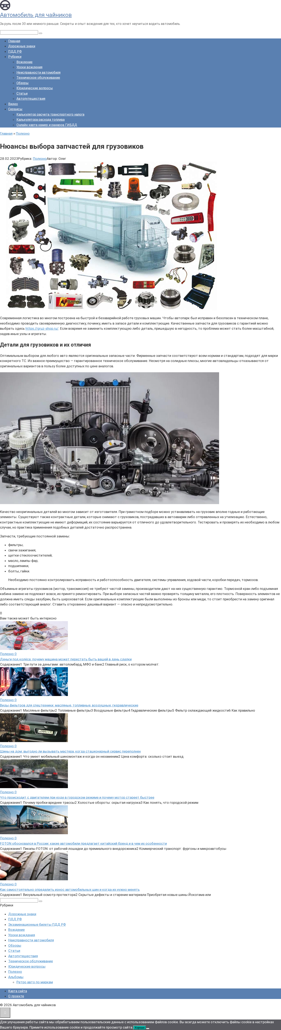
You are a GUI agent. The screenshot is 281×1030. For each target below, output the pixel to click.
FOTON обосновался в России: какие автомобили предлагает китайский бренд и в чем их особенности (83, 843)
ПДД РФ (15, 51)
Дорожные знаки (21, 46)
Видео (13, 104)
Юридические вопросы (34, 88)
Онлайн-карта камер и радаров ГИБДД (46, 125)
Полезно (40, 159)
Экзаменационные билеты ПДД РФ (37, 924)
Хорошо (139, 1027)
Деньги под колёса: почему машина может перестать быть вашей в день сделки (66, 659)
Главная (14, 41)
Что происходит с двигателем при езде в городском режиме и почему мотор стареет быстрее (77, 797)
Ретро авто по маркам (34, 982)
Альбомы (15, 977)
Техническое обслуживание (38, 78)
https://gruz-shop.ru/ (42, 328)
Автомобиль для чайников (36, 15)
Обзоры (22, 83)
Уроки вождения (29, 67)
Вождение (24, 62)
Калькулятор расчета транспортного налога (50, 114)
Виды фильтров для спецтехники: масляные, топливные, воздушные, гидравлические (69, 705)
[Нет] (147, 1028)
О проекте (16, 996)
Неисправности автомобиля (38, 72)
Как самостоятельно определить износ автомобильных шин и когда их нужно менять (70, 889)
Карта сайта (17, 991)
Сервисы (15, 109)
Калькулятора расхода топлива (40, 120)
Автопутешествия (30, 99)
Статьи (22, 93)
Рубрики (14, 57)
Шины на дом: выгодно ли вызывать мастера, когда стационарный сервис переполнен (70, 751)
